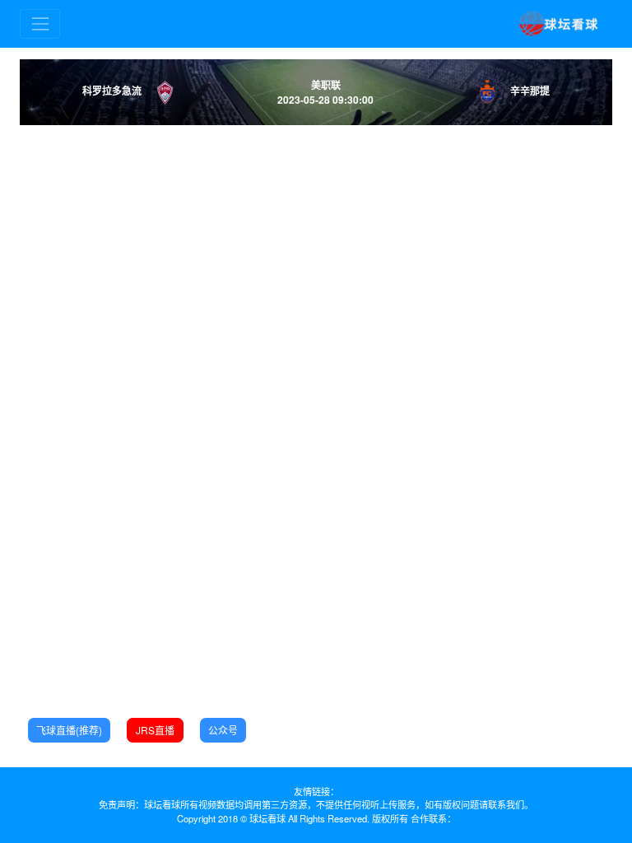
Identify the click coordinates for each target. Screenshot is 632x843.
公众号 (223, 730)
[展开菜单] (40, 23)
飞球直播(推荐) (69, 730)
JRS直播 (155, 730)
